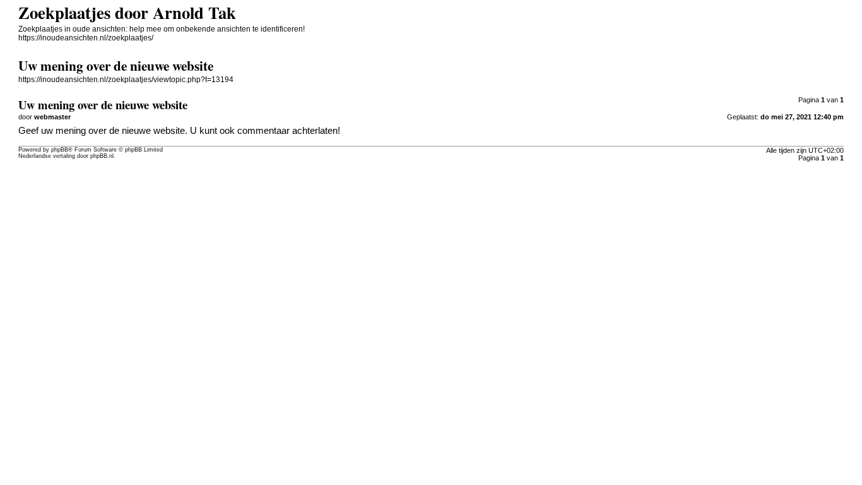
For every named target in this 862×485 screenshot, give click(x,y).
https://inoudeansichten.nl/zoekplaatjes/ (85, 37)
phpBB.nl (102, 156)
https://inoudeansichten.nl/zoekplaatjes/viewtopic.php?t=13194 (125, 79)
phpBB (59, 150)
